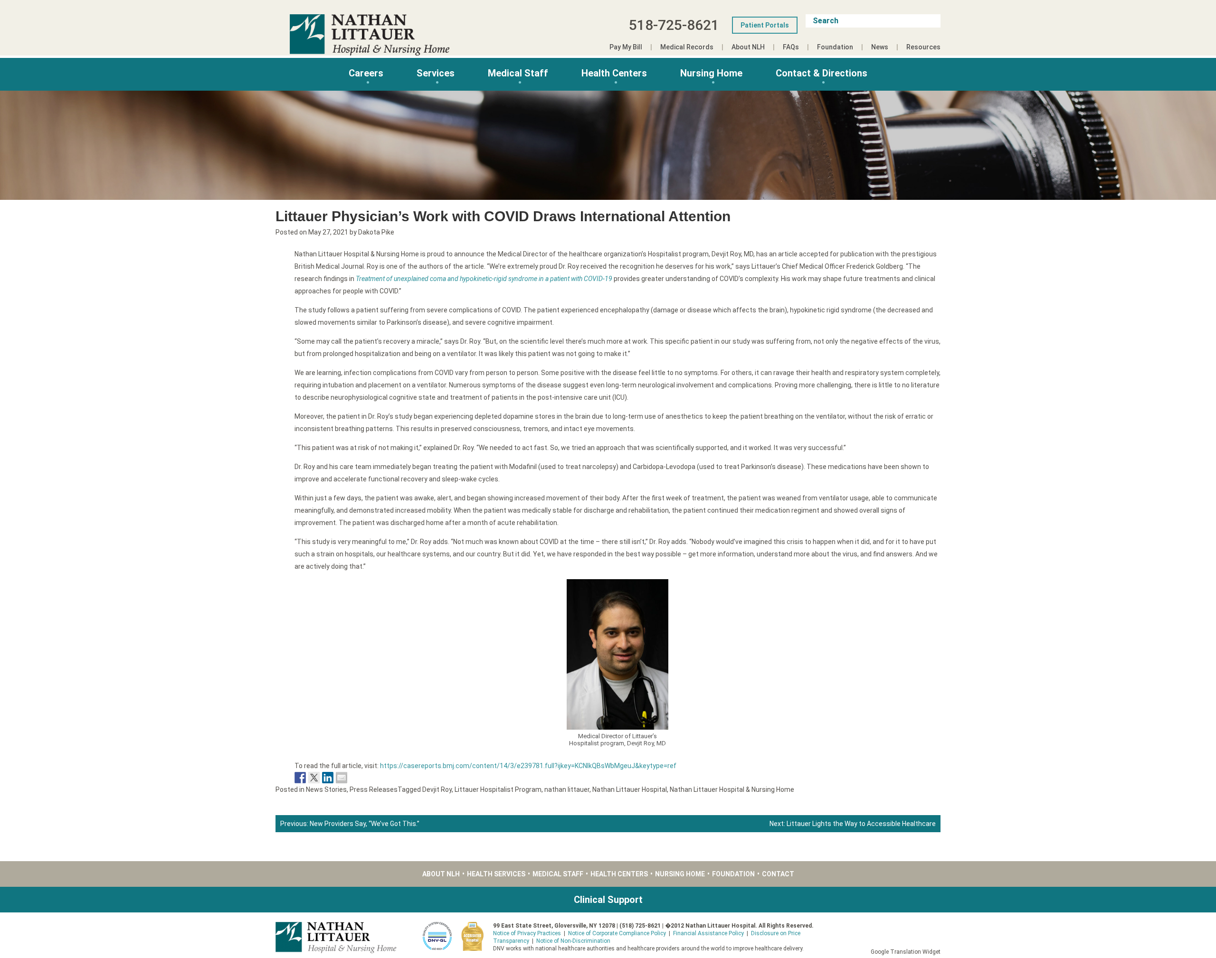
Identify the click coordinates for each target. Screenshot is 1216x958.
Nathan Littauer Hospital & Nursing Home (732, 789)
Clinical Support (608, 899)
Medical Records (686, 47)
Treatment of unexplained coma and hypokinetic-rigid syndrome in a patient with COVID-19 (484, 278)
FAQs (791, 47)
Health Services (496, 874)
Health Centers (614, 73)
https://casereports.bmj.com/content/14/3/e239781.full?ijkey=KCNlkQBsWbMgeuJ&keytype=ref (528, 766)
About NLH (748, 47)
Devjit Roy (437, 789)
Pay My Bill (625, 47)
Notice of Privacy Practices (527, 933)
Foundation (835, 47)
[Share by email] (341, 777)
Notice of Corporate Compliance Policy (617, 933)
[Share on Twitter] (314, 777)
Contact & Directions (821, 73)
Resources (923, 47)
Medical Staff (518, 73)
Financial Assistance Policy (708, 933)
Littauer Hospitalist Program (498, 789)
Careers (366, 73)
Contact (778, 874)
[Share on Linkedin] (327, 777)
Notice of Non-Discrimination (573, 941)
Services (436, 73)
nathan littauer (566, 789)
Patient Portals (765, 25)
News (879, 47)
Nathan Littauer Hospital (629, 789)
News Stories (326, 789)
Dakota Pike (376, 232)
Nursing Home (711, 73)
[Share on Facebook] (300, 777)
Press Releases (374, 789)
